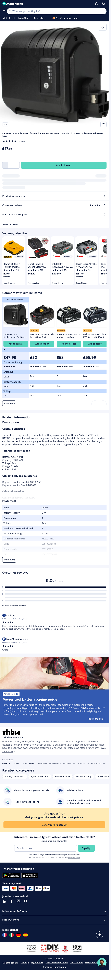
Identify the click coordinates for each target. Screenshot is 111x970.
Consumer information (54, 967)
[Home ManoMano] (47, 4)
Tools (11, 763)
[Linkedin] (4, 901)
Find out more (74, 858)
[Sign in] (96, 4)
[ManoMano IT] (11, 935)
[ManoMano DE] (18, 935)
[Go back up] (99, 934)
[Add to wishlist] (103, 124)
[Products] (4, 11)
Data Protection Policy (57, 962)
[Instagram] (18, 901)
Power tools (19, 763)
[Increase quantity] (17, 165)
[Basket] (103, 4)
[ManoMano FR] (4, 935)
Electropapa (13, 224)
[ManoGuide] (102, 962)
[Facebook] (11, 901)
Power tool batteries (31, 763)
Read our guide (95, 718)
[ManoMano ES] (25, 935)
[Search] (10, 11)
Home (4, 763)
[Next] (103, 403)
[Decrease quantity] (5, 165)
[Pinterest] (25, 901)
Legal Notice (37, 962)
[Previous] (94, 403)
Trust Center (76, 962)
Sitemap (25, 962)
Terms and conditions (96, 962)
